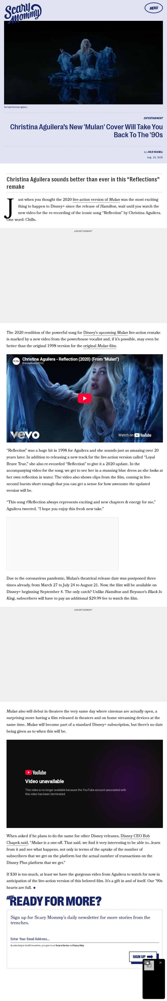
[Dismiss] (160, 962)
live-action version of (96, 199)
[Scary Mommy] (23, 13)
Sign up (139, 956)
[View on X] (62, 543)
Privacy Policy (78, 945)
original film (99, 346)
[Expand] (147, 962)
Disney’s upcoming (105, 332)
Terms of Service (62, 945)
